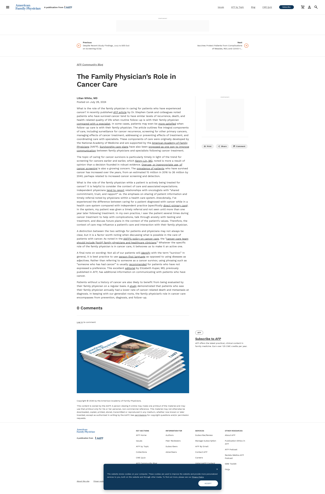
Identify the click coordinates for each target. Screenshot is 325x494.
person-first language (132, 256)
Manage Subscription (205, 441)
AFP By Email (201, 446)
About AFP (230, 435)
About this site (83, 481)
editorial (130, 268)
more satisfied (167, 123)
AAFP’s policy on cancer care (141, 238)
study (133, 286)
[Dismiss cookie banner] (217, 469)
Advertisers (171, 452)
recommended (138, 264)
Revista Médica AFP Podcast (234, 456)
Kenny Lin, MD (143, 160)
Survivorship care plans (114, 146)
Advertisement (162, 18)
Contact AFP (201, 452)
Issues (221, 7)
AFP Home (141, 435)
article (120, 112)
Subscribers (172, 446)
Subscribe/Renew (204, 435)
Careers (199, 457)
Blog (253, 7)
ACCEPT (208, 483)
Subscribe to (208, 339)
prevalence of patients (150, 168)
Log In (80, 322)
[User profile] (309, 7)
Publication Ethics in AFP (235, 442)
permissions (141, 415)
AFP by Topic (237, 7)
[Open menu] (7, 7)
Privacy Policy (198, 477)
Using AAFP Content (205, 463)
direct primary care (175, 205)
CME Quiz (267, 7)
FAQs (227, 469)
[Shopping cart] (303, 7)
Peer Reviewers (173, 441)
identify (145, 252)
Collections (141, 452)
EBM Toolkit (230, 464)
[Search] (316, 7)
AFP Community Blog (146, 463)
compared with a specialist (93, 123)
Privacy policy (99, 481)
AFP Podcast (231, 449)
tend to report (115, 190)
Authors (170, 435)
